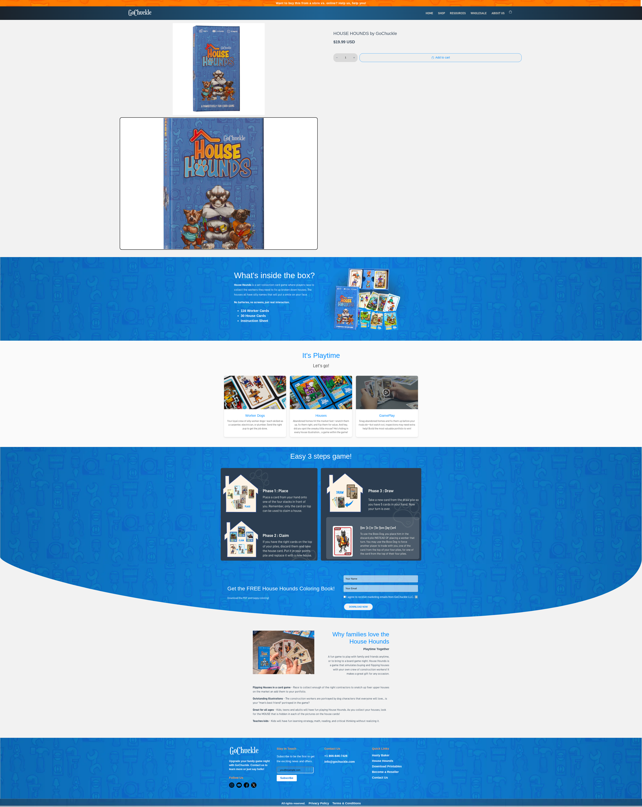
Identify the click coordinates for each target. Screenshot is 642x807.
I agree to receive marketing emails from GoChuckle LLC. (382, 597)
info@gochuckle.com (339, 761)
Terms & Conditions (346, 803)
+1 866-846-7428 (335, 756)
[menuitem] (429, 13)
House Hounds (382, 761)
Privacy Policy (319, 803)
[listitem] (218, 183)
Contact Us (380, 777)
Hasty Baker (380, 755)
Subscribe (286, 778)
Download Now (358, 607)
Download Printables (387, 766)
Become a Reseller (385, 772)
